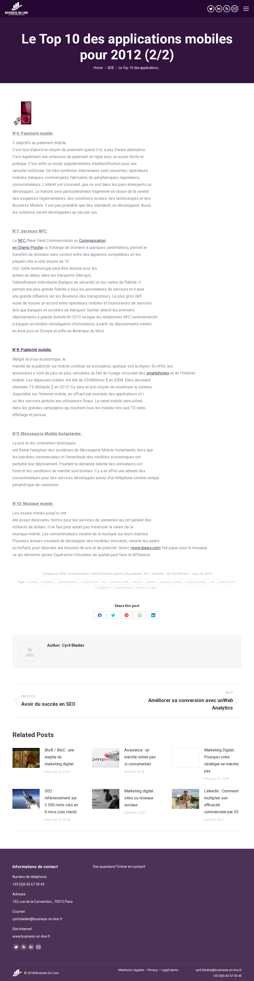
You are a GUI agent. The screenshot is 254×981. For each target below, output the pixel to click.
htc (104, 581)
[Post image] (26, 758)
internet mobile (120, 581)
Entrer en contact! (131, 867)
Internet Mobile (101, 573)
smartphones (157, 373)
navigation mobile (170, 581)
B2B (62, 573)
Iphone (119, 573)
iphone (137, 581)
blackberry (48, 581)
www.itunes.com (145, 547)
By (177, 573)
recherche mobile (196, 581)
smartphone (104, 587)
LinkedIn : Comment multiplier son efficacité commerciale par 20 (221, 801)
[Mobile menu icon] (246, 9)
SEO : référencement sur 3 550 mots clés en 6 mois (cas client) (61, 801)
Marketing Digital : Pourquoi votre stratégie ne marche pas (221, 760)
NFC (21, 240)
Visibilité (157, 573)
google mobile (89, 581)
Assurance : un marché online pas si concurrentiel (140, 757)
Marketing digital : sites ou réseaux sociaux (139, 798)
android (32, 581)
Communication (78, 573)
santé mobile (227, 581)
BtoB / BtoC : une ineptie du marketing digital (59, 757)
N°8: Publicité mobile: (32, 349)
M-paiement (133, 573)
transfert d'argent (146, 587)
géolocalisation (68, 581)
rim (213, 581)
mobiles (151, 581)
